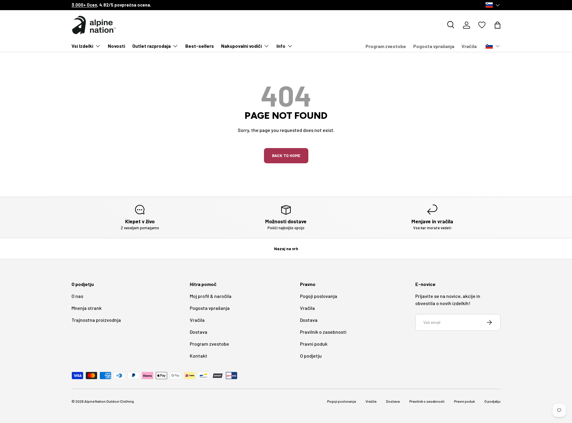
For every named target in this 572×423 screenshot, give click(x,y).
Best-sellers (199, 46)
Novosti (116, 46)
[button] (497, 25)
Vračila (469, 46)
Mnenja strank (87, 308)
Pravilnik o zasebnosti (323, 332)
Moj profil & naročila (210, 296)
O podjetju (311, 356)
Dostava (198, 332)
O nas (77, 296)
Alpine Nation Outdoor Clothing (109, 401)
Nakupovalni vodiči (241, 46)
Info (280, 46)
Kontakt (198, 356)
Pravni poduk (313, 344)
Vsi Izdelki (82, 46)
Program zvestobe (386, 46)
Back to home (286, 155)
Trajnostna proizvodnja (96, 320)
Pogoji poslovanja (318, 296)
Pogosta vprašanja (433, 46)
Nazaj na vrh (286, 248)
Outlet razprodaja (151, 46)
